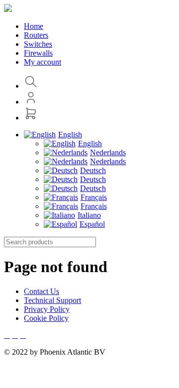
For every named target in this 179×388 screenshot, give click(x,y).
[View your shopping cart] (31, 117)
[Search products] (31, 86)
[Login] (31, 101)
